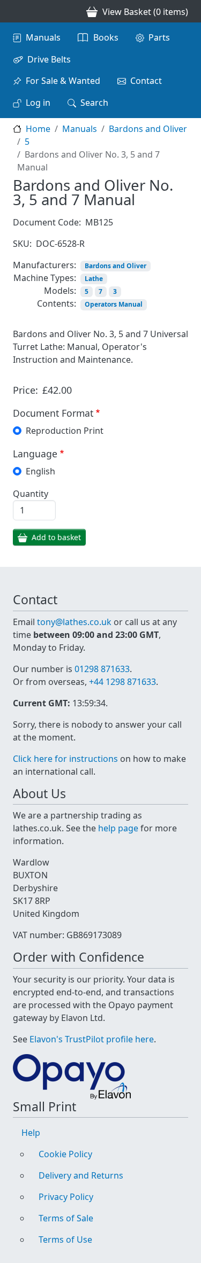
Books (105, 37)
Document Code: (47, 222)
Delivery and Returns (81, 1175)
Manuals (43, 37)
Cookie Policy (65, 1154)
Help (30, 1133)
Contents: (56, 303)
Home (38, 129)
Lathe (94, 278)
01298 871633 (102, 669)
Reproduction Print (64, 430)
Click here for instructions (65, 759)
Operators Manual (114, 304)
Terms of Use (65, 1239)
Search (94, 102)
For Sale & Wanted (63, 81)
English (40, 471)
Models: (60, 291)
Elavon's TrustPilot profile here (91, 1039)
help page (118, 828)
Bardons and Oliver (148, 129)
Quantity (30, 494)
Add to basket (56, 537)
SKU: (22, 244)
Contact (146, 81)
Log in (38, 102)
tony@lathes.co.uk (74, 622)
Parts (159, 37)
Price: (25, 390)
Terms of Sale (66, 1218)
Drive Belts (49, 59)
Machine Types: (44, 278)
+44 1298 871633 (122, 682)
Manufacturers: (44, 265)
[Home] (17, 11)
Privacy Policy (66, 1197)
